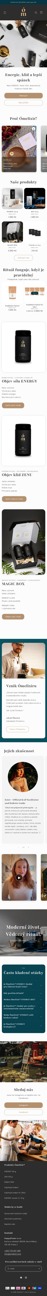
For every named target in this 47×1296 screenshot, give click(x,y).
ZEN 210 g (34, 212)
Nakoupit (23, 96)
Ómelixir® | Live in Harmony (26, 1292)
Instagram (23, 1105)
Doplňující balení (12, 306)
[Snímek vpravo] (28, 847)
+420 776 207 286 (12, 1251)
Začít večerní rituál (14, 499)
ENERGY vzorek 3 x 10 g (14, 1198)
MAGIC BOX (12, 245)
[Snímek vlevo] (18, 847)
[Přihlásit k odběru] (39, 1269)
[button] (4, 12)
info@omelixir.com (12, 1254)
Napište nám (9, 1224)
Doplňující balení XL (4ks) (34, 306)
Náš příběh (24, 103)
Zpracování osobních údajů (15, 1213)
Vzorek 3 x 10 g (35, 245)
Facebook (23, 1112)
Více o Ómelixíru (17, 729)
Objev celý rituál (13, 617)
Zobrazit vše (23, 258)
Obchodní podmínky (13, 1219)
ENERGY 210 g (12, 212)
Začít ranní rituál (13, 405)
